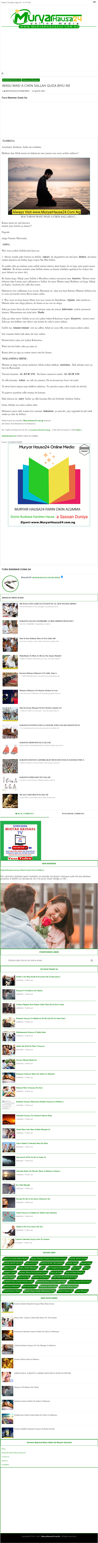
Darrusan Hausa (85, 1263)
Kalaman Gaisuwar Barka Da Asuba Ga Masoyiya (35, 1074)
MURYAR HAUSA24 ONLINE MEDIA (46, 578)
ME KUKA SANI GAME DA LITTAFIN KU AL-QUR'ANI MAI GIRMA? (48, 604)
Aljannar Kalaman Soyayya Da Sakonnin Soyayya (48, 1259)
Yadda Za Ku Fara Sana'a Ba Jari (29, 1227)
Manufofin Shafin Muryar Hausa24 (14, 1453)
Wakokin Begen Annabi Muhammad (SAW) (39, 1291)
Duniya (78, 430)
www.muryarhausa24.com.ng (39, 430)
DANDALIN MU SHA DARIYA (52, 1263)
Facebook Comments (74, 814)
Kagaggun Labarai (9, 1272)
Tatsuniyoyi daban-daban (48, 1286)
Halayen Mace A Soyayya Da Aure (29, 1088)
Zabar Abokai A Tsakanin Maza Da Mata (32, 1143)
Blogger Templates (47, 1541)
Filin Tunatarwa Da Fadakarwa (58, 1268)
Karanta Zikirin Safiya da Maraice (26, 1359)
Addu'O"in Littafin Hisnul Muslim (15, 1259)
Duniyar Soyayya (9, 1268)
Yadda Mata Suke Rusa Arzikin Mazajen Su (33, 1129)
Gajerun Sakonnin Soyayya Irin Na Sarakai (32, 1239)
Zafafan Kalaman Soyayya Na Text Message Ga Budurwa (35, 1345)
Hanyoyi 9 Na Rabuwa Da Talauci (29, 991)
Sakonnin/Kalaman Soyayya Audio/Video (51, 1282)
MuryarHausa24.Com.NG (50, 1536)
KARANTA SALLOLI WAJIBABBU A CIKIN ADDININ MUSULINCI (46, 621)
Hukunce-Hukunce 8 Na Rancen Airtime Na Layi (39, 691)
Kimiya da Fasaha (56, 1272)
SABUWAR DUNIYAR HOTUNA (64, 1277)
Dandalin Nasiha (72, 1263)
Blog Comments (25, 814)
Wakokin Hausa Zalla (65, 1291)
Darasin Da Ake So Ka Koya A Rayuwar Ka (33, 1199)
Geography (5, 1464)
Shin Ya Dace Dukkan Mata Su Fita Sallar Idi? (38, 638)
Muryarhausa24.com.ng (33, 420)
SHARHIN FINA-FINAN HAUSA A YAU (18, 1282)
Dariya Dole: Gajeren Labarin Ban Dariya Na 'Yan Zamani (35, 1318)
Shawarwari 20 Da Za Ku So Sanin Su (31, 1157)
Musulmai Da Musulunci (41, 1277)
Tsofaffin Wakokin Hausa (68, 1286)
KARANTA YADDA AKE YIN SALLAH (35, 777)
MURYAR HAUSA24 (9, 436)
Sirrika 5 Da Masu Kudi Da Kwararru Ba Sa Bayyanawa (38, 977)
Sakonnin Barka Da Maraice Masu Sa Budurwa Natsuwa (38, 1171)
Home (4, 1449)
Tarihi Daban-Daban (29, 1286)
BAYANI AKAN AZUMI (78, 1259)
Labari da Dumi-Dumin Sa (74, 1272)
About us (5, 1461)
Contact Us (5, 1457)
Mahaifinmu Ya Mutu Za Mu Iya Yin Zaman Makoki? (41, 656)
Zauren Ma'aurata (81, 1291)
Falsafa (42, 1268)
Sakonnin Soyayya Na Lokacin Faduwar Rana (34, 1116)
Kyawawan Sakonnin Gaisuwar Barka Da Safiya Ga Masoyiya (36, 1332)
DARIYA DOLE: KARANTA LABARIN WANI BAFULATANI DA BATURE (42, 1373)
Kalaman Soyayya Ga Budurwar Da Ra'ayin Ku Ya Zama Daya (40, 1018)
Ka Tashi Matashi (23, 1185)
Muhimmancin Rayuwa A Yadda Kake (31, 1032)
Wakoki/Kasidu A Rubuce (12, 1291)
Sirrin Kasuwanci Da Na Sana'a (79, 1282)
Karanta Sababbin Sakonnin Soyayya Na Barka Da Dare (34, 1429)
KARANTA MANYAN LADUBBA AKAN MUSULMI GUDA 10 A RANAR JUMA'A (52, 760)
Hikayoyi (86, 1268)
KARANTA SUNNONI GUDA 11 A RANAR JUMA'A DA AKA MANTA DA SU (50, 725)
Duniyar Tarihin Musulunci (27, 1268)
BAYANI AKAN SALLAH (12, 80)
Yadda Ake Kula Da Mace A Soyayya (30, 1046)
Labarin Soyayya (9, 1277)
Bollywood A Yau (31, 1263)
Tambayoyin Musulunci (30, 80)
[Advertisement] (42, 52)
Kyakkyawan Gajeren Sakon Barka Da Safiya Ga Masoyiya (35, 1415)
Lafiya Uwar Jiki (23, 1277)
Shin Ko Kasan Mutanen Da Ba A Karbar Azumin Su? (41, 708)
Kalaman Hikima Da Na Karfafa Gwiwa (33, 1272)
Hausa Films (76, 1268)
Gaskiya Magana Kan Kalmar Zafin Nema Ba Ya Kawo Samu (40, 1004)
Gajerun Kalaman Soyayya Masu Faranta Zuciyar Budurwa (22, 870)
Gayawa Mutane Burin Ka (26, 1060)
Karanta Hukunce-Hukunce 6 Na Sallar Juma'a (38, 673)
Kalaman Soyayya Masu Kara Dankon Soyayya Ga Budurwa (39, 1102)
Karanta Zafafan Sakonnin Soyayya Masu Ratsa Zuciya (34, 1304)
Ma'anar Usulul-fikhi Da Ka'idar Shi (34, 795)
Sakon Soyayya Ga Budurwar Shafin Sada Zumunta (36, 1213)
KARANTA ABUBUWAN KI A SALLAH (35, 743)
